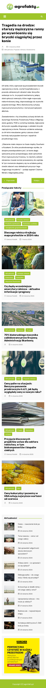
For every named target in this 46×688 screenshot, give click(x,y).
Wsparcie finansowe (12, 281)
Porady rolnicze (23, 220)
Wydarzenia (30, 50)
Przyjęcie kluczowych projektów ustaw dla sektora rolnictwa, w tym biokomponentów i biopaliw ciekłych (21, 445)
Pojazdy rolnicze (20, 50)
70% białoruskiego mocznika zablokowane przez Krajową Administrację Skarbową (21, 338)
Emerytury (9, 277)
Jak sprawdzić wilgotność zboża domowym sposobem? (28, 551)
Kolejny (37, 180)
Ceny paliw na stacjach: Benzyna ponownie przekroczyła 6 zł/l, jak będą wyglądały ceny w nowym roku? (22, 387)
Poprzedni (10, 180)
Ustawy (8, 434)
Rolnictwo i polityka (30, 224)
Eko (18, 379)
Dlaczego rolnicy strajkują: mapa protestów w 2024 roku (21, 234)
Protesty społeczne (12, 224)
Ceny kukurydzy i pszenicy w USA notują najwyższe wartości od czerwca (23, 496)
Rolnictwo (20, 277)
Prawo (29, 330)
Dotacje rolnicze (23, 273)
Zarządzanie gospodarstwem (16, 228)
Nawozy (20, 330)
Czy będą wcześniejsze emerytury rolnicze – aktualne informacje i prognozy (22, 289)
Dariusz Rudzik (11, 239)
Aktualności (8, 50)
